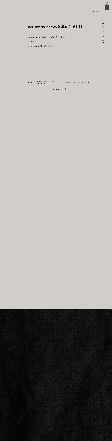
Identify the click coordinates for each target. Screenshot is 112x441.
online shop (32, 46)
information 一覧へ (60, 89)
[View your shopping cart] (107, 6)
